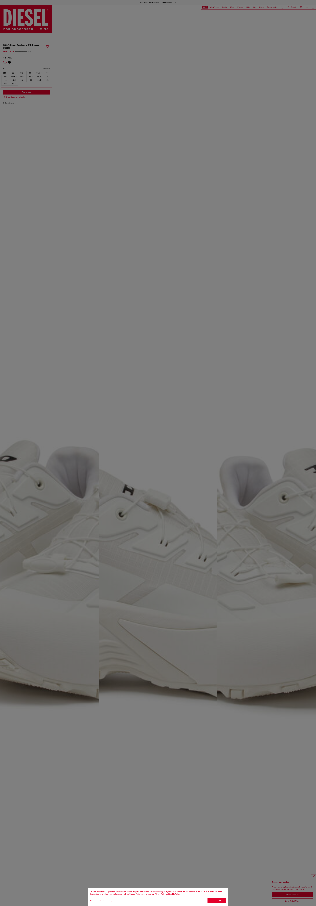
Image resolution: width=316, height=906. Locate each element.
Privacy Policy (160, 894)
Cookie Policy (174, 894)
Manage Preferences (137, 894)
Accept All (217, 901)
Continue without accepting (101, 901)
